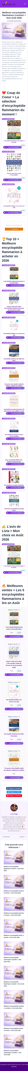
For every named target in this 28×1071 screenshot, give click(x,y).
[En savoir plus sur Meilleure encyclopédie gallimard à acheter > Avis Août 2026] (14, 857)
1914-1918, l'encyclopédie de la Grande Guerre (14, 509)
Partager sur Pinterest (15, 795)
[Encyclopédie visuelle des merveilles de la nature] (13, 351)
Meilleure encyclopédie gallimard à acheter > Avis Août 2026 (14, 868)
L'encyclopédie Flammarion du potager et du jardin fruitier (14, 282)
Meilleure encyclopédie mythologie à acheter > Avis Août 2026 (12, 1052)
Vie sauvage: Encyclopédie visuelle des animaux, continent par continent (14, 384)
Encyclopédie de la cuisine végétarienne (14, 485)
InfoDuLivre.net (15, 1064)
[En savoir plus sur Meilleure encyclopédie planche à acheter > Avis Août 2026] (14, 904)
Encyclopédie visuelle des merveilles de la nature (14, 359)
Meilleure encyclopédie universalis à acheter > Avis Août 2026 (12, 959)
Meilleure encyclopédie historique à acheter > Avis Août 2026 (14, 984)
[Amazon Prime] (23, 145)
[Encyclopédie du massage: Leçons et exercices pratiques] (13, 426)
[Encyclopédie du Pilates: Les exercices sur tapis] (14, 195)
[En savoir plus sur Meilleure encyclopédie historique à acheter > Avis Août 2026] (14, 972)
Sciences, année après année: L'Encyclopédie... (14, 174)
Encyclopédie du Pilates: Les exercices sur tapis (14, 206)
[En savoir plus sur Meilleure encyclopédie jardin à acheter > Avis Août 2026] (14, 926)
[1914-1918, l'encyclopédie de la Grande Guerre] (13, 501)
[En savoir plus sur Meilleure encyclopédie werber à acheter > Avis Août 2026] (14, 1019)
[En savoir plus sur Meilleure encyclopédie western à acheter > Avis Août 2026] (14, 881)
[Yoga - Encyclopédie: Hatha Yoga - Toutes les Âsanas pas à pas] (13, 452)
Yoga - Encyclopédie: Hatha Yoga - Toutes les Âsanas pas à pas (14, 460)
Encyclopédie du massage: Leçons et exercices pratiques (14, 435)
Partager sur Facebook (15, 788)
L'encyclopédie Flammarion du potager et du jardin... (14, 141)
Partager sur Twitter (14, 792)
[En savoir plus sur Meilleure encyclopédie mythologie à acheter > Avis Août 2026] (14, 1041)
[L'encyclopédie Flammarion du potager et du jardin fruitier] (14, 129)
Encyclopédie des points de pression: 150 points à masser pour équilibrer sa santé (14, 410)
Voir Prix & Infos (13, 147)
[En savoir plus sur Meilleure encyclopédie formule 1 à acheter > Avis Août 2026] (14, 997)
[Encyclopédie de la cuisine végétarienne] (13, 477)
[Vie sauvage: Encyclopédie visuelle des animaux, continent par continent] (13, 376)
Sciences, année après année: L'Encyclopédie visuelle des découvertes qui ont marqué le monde (14, 308)
